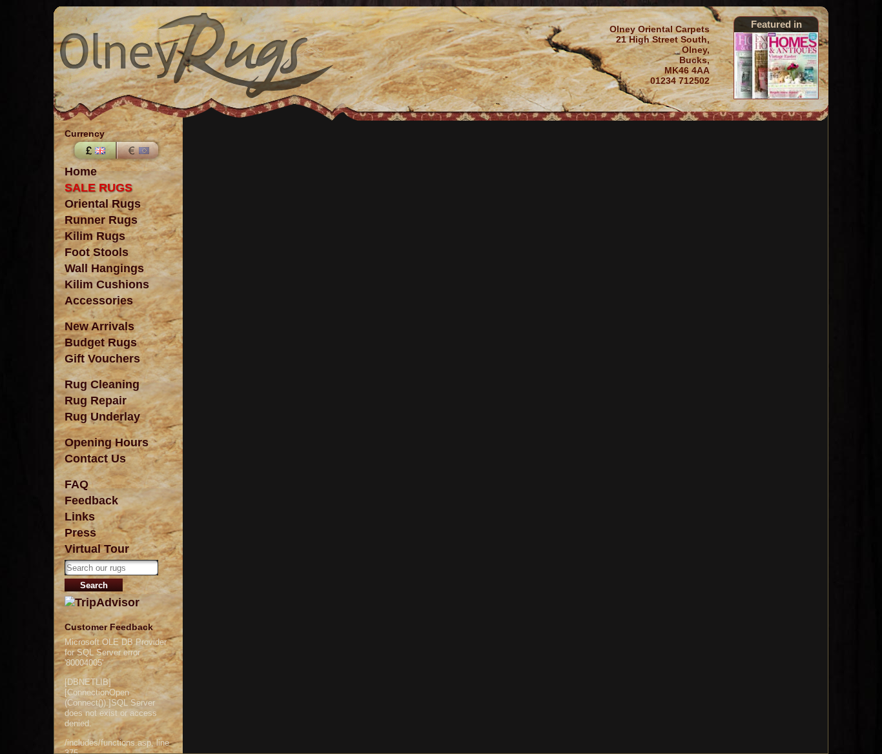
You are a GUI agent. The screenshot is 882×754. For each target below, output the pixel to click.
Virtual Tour (97, 548)
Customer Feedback (109, 627)
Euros (138, 150)
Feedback (91, 500)
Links (80, 516)
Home (81, 171)
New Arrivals (99, 326)
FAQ (76, 484)
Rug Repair (96, 400)
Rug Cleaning (102, 384)
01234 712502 (680, 80)
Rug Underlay (102, 416)
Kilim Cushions (107, 284)
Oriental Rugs (103, 203)
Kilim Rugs (95, 236)
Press (80, 532)
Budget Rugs (101, 342)
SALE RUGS (98, 187)
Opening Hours (107, 442)
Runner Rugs (101, 219)
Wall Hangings (104, 268)
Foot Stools (96, 252)
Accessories (99, 300)
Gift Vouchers (102, 358)
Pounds (93, 150)
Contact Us (95, 458)
